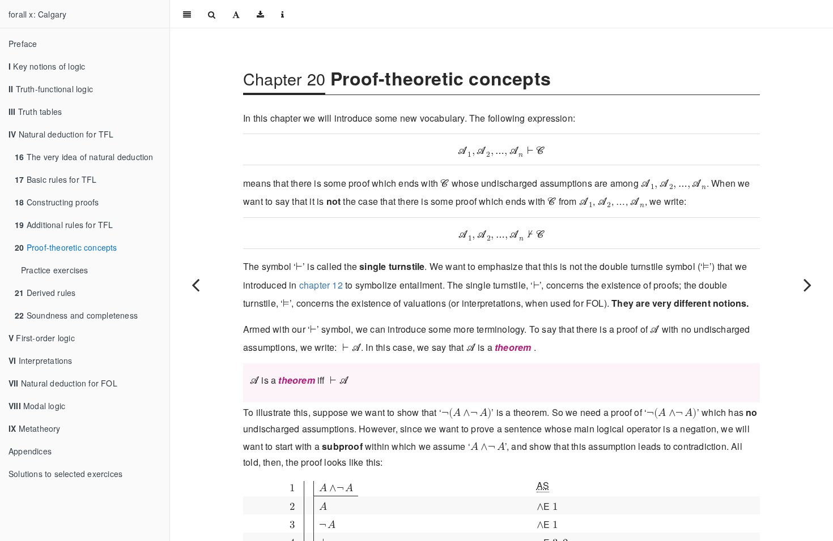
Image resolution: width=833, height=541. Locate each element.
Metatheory (34, 428)
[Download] (260, 14)
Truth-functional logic (50, 89)
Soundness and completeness (76, 315)
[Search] (211, 14)
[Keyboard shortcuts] (282, 14)
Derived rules (45, 292)
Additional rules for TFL (64, 224)
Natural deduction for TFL (61, 134)
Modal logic (36, 405)
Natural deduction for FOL (62, 383)
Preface (22, 43)
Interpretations (40, 360)
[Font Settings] (236, 14)
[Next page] (807, 284)
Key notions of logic (46, 66)
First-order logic (41, 338)
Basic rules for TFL (55, 179)
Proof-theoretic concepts (66, 247)
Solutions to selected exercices (65, 473)
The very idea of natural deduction (84, 156)
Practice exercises (54, 270)
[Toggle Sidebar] (187, 14)
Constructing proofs (57, 202)
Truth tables (35, 111)
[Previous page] (195, 284)
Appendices (30, 451)
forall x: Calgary (37, 14)
